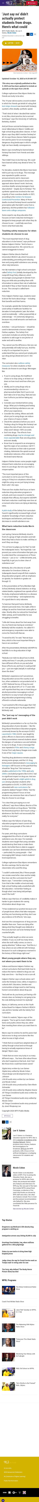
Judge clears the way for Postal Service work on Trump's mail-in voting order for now (19, 1261)
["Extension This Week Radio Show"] (8, 1342)
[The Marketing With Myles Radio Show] (8, 1327)
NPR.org (23, 1149)
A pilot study (7, 510)
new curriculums (21, 787)
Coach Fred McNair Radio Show (13, 1302)
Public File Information (11, 1481)
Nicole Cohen (11, 33)
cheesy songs (28, 747)
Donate (32, 3)
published (12, 771)
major (14, 753)
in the (19, 771)
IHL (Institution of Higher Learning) (14, 1476)
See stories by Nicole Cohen (23, 1209)
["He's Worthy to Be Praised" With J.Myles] (8, 1386)
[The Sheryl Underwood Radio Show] (8, 1290)
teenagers (6, 766)
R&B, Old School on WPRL (25, 1368)
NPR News (7, 1116)
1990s (23, 771)
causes (20, 753)
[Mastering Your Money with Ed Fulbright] (8, 1357)
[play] (3, 1501)
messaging (30, 763)
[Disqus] (19, 1430)
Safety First (11, 272)
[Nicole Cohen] (6, 1171)
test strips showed (9, 106)
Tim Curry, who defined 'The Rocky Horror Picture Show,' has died (17, 1270)
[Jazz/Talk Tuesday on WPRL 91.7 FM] (8, 1313)
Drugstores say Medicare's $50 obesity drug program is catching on (18, 1228)
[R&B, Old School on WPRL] (8, 1371)
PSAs (17, 747)
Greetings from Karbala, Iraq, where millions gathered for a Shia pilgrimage (18, 1243)
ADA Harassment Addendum (13, 1472)
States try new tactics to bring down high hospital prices (17, 1252)
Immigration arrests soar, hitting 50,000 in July (19, 1236)
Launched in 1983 (9, 734)
